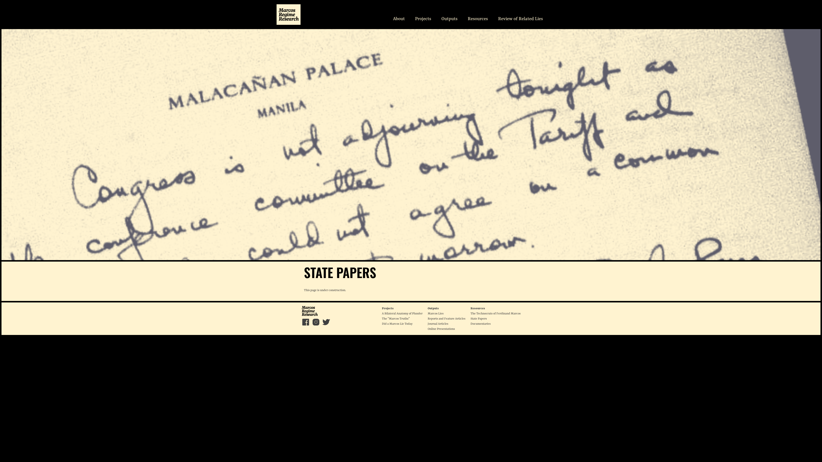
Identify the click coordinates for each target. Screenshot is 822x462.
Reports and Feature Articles (446, 318)
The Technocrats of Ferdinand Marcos (496, 313)
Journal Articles (438, 324)
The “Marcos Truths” (396, 318)
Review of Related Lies (520, 18)
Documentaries (481, 324)
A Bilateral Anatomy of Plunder (402, 313)
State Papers (479, 318)
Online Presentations (441, 329)
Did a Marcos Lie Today (397, 324)
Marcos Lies (436, 313)
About (399, 18)
